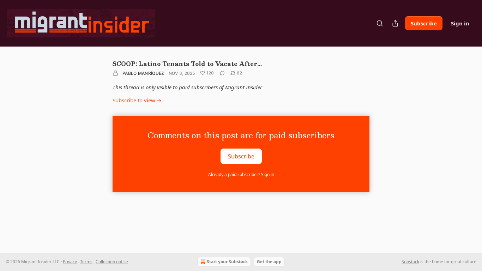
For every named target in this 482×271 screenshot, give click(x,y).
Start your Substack (227, 262)
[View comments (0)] (222, 73)
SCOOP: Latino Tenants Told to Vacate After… (187, 63)
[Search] (380, 23)
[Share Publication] (395, 23)
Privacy (70, 262)
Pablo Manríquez (143, 73)
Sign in (460, 23)
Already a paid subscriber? (241, 174)
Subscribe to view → (137, 100)
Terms (86, 262)
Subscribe (424, 23)
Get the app (269, 262)
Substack (410, 262)
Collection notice (112, 262)
